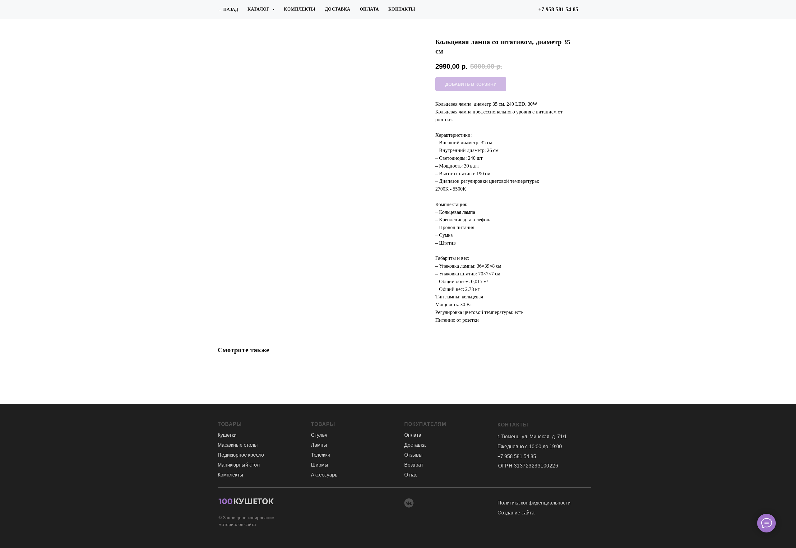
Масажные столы (238, 445)
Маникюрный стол (239, 464)
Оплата (369, 9)
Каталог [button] (259, 9)
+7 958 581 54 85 (558, 9)
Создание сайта (516, 512)
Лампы (319, 445)
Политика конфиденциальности (534, 502)
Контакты (401, 9)
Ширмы (319, 464)
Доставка (337, 9)
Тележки (320, 455)
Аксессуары (325, 474)
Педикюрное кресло (241, 455)
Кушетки (227, 435)
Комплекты (300, 9)
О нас (410, 474)
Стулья (319, 435)
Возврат (413, 464)
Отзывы (413, 455)
